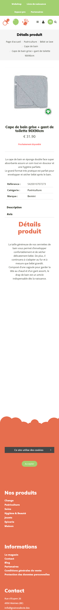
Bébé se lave (46, 41)
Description (14, 207)
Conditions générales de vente (23, 570)
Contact (9, 558)
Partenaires (37, 11)
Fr (50, 21)
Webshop (16, 4)
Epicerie (9, 521)
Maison (9, 526)
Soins (8, 509)
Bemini (32, 196)
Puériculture (30, 41)
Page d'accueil (13, 41)
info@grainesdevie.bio (17, 607)
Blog (7, 562)
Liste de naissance (36, 4)
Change (9, 500)
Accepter (29, 463)
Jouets (8, 517)
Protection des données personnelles (27, 574)
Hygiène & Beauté (15, 513)
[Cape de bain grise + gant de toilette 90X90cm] (29, 69)
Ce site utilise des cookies (28, 450)
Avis (9, 214)
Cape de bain (31, 46)
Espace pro (19, 11)
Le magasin (11, 554)
